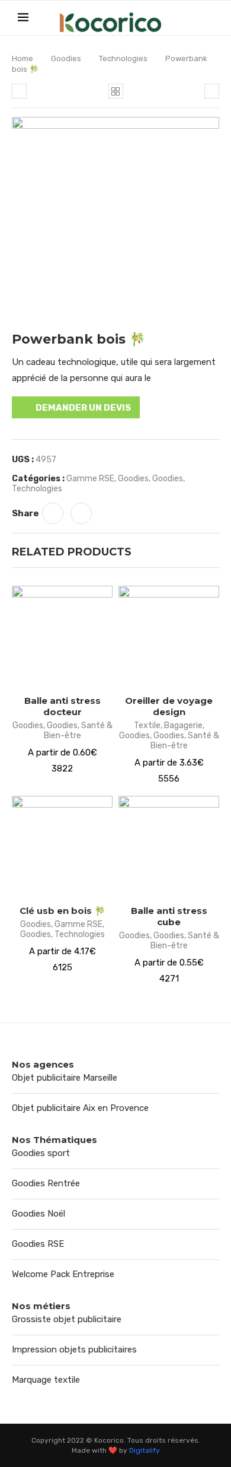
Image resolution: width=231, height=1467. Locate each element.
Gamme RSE (90, 479)
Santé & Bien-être (78, 730)
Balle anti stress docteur (62, 706)
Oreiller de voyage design (169, 706)
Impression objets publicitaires (74, 1349)
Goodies (66, 58)
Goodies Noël (38, 1213)
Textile (147, 725)
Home (22, 58)
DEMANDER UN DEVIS (83, 407)
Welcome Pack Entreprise (63, 1274)
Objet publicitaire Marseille (64, 1077)
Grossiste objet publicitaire (66, 1319)
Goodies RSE (38, 1244)
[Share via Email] (81, 513)
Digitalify (144, 1450)
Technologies (123, 58)
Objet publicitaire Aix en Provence (80, 1108)
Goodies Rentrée (46, 1183)
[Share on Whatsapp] (52, 513)
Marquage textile (46, 1379)
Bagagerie (183, 725)
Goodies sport (41, 1153)
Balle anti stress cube (169, 916)
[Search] (207, 18)
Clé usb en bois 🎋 (62, 910)
